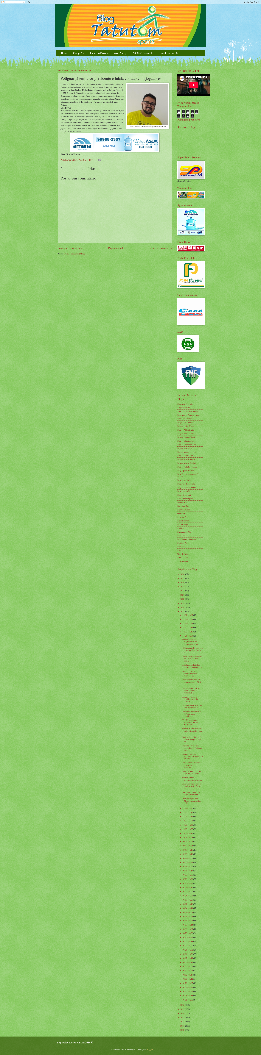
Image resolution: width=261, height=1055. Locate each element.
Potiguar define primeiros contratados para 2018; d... (191, 681)
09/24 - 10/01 (188, 841)
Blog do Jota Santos (184, 448)
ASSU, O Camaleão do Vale (187, 411)
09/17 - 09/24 (188, 845)
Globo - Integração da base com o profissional (192, 706)
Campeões (78, 53)
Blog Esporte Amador (185, 470)
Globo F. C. (181, 513)
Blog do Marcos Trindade (186, 463)
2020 (182, 599)
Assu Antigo (120, 53)
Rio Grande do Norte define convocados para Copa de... (192, 739)
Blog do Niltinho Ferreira (187, 466)
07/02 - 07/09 (188, 891)
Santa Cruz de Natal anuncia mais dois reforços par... (189, 673)
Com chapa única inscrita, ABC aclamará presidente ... (191, 713)
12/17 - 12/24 (188, 623)
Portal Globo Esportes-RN (187, 539)
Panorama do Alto (184, 532)
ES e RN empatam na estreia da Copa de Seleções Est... (190, 722)
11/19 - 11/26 (188, 808)
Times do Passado (99, 53)
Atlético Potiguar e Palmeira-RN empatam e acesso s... (192, 756)
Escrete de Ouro (183, 506)
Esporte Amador (183, 509)
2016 (182, 1005)
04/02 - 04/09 (188, 945)
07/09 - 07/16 (188, 887)
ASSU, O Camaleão (143, 53)
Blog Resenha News (184, 491)
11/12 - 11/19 (188, 812)
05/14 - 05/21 (188, 920)
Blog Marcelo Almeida (186, 483)
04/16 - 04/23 (188, 937)
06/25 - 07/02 (188, 895)
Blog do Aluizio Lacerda (186, 433)
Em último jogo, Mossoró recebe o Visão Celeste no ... (191, 786)
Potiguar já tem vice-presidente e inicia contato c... (190, 699)
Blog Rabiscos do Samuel (187, 487)
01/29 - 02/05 (188, 983)
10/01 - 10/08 (188, 837)
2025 (182, 578)
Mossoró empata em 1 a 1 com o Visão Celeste (191, 772)
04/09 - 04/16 (188, 941)
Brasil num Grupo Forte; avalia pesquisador (191, 793)
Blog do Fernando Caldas (186, 444)
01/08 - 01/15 (188, 995)
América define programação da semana (192, 778)
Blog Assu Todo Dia (184, 404)
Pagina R (180, 528)
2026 (182, 574)
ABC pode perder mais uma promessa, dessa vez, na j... (192, 650)
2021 (182, 595)
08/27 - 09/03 (188, 858)
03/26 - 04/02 (188, 949)
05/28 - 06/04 (188, 912)
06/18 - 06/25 (188, 899)
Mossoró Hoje (182, 524)
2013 (182, 1017)
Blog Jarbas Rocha (184, 480)
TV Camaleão (182, 561)
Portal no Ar (182, 543)
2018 (182, 607)
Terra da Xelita (183, 554)
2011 (182, 1026)
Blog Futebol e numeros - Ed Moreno (188, 475)
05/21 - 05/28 (188, 916)
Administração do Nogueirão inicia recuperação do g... (190, 641)
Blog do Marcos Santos (186, 459)
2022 (182, 590)
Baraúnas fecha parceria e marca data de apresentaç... (191, 764)
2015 (182, 1009)
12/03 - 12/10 (188, 631)
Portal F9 (180, 535)
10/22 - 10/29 (188, 825)
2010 (182, 1030)
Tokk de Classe (183, 557)
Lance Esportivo (183, 520)
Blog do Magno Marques (186, 452)
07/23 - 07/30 (188, 879)
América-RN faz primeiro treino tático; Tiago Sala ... (192, 730)
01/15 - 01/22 (188, 991)
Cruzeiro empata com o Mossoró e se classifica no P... (191, 800)
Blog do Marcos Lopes (185, 455)
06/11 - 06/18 (188, 904)
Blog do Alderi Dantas (185, 430)
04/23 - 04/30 (188, 933)
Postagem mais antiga (160, 248)
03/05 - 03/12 (188, 962)
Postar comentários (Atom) (74, 253)
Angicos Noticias (183, 407)
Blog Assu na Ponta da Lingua (188, 415)
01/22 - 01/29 (188, 987)
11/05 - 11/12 (188, 816)
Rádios (180, 550)
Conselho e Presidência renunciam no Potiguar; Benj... (192, 747)
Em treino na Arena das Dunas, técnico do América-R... (191, 690)
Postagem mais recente (70, 248)
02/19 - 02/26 (188, 970)
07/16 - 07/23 (188, 883)
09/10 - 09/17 (188, 850)
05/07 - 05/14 (188, 924)
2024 (182, 582)
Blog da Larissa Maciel (186, 426)
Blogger (150, 1049)
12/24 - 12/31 (188, 619)
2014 (182, 1013)
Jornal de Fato (182, 517)
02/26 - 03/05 (188, 966)
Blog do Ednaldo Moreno (186, 441)
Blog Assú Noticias (184, 418)
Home (64, 53)
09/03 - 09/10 (188, 854)
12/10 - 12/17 (188, 627)
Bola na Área (182, 502)
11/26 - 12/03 (188, 635)
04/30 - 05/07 (188, 929)
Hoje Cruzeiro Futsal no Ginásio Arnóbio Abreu (192, 666)
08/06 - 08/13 (188, 870)
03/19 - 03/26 (188, 954)
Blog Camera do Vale (185, 422)
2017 (182, 611)
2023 (182, 586)
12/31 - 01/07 (188, 615)
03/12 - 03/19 (188, 958)
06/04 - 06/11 (188, 908)
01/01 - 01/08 (188, 999)
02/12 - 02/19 (188, 974)
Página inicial (115, 248)
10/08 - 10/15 (188, 833)
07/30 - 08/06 (188, 874)
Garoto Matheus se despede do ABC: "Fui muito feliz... (192, 658)
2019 (182, 603)
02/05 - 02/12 (188, 979)
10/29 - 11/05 (188, 820)
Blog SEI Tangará (184, 495)
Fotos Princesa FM (168, 53)
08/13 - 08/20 (188, 866)
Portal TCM (181, 546)
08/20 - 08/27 (188, 862)
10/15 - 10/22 (188, 829)
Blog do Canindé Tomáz (186, 437)
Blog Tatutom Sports (185, 498)
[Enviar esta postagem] (99, 160)
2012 (182, 1021)
